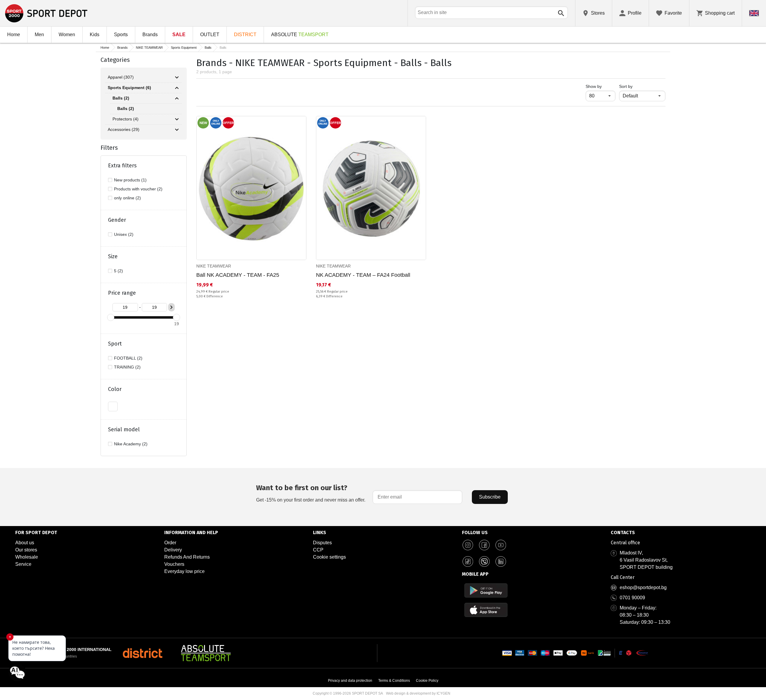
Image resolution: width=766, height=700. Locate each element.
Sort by (626, 86)
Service (23, 564)
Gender (117, 220)
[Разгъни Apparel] (177, 77)
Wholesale (26, 557)
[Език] (754, 13)
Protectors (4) (126, 119)
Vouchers (174, 564)
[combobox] (491, 12)
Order (170, 542)
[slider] (110, 317)
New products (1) (130, 180)
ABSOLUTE (300, 34)
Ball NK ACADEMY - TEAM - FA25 (237, 275)
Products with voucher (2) (138, 189)
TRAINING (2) (127, 367)
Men (39, 34)
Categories (115, 59)
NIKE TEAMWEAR (149, 47)
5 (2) (118, 270)
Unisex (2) (123, 234)
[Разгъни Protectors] (177, 119)
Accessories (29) (123, 129)
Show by (600, 86)
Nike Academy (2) (131, 443)
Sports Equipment (184, 47)
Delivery (173, 549)
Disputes (322, 542)
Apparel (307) (121, 77)
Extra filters (122, 165)
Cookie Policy (427, 680)
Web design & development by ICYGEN (418, 693)
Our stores (26, 549)
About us (24, 542)
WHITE (113, 406)
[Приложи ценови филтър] (171, 307)
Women (67, 34)
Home (13, 34)
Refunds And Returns (187, 557)
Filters (109, 147)
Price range (122, 293)
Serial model (124, 429)
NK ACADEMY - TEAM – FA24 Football (363, 275)
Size (113, 256)
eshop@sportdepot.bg (643, 587)
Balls (208, 47)
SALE (179, 34)
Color (114, 389)
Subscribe (490, 496)
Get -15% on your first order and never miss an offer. (310, 493)
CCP (318, 549)
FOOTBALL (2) (128, 358)
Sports (121, 34)
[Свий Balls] (177, 98)
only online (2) (127, 197)
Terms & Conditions (394, 680)
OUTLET (209, 34)
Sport (115, 343)
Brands (150, 34)
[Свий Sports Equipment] (177, 88)
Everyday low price (184, 571)
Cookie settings (329, 557)
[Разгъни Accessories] (177, 130)
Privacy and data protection (350, 680)
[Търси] (561, 13)
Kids (94, 34)
